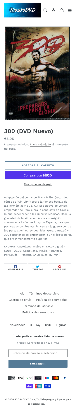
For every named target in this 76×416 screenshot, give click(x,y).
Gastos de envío (20, 299)
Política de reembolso (52, 299)
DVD (48, 325)
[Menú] (70, 10)
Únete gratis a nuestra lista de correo (38, 336)
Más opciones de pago (38, 184)
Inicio (21, 293)
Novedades (17, 325)
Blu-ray (35, 325)
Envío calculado (40, 144)
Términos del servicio (44, 293)
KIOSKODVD (22, 399)
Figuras (61, 325)
